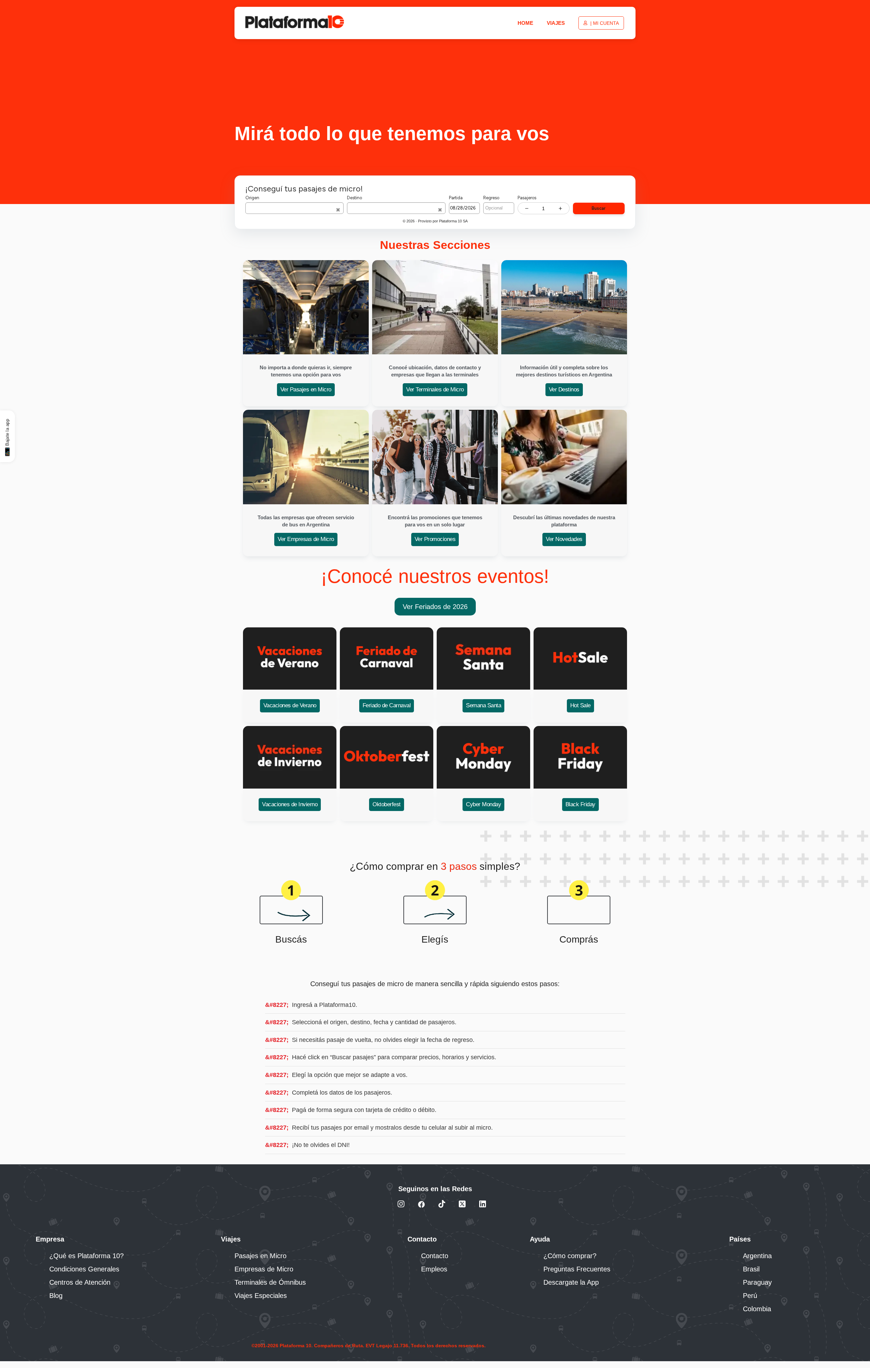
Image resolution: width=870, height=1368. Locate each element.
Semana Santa (483, 705)
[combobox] (294, 208)
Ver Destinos (564, 389)
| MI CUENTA (604, 23)
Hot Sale (580, 705)
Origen (252, 197)
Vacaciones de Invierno (289, 804)
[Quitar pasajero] (526, 208)
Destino (354, 197)
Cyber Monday (483, 804)
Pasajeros (527, 197)
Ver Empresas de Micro (306, 539)
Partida (456, 197)
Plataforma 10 (450, 221)
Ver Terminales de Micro (435, 389)
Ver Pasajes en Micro (305, 389)
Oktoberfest (386, 804)
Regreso (491, 197)
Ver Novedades (564, 539)
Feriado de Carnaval (387, 705)
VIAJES (556, 23)
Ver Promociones (435, 539)
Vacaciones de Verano (289, 705)
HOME (525, 23)
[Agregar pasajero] (560, 208)
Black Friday (580, 804)
